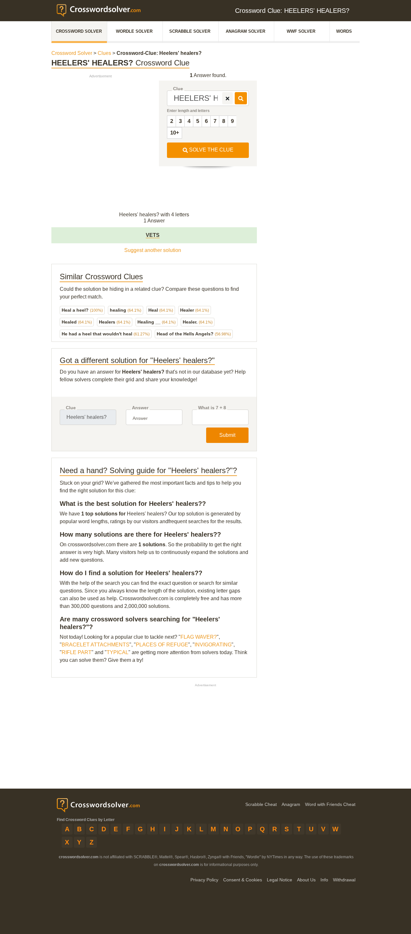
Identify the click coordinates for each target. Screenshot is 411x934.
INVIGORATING (213, 644)
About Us (306, 879)
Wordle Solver (134, 31)
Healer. (198, 321)
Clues (104, 53)
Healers (114, 321)
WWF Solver (301, 31)
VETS (153, 235)
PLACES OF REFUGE (162, 644)
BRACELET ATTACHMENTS (95, 644)
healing (125, 310)
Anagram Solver (245, 31)
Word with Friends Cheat (330, 804)
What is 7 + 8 (212, 408)
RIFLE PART (77, 652)
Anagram (291, 804)
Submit (227, 435)
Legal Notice (279, 879)
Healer (194, 310)
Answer (140, 408)
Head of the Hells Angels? (194, 333)
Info (324, 879)
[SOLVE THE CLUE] (241, 98)
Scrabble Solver (189, 31)
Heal (160, 310)
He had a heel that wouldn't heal (106, 333)
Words (344, 31)
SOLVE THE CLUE (210, 149)
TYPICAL (117, 652)
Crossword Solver (79, 31)
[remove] (227, 98)
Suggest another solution (152, 250)
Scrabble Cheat (261, 804)
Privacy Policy (204, 879)
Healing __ (156, 321)
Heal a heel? (82, 310)
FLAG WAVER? (198, 637)
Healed (77, 321)
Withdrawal (344, 879)
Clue (178, 89)
